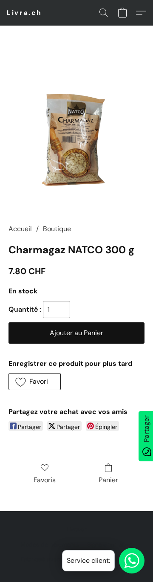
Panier (108, 479)
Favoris (45, 479)
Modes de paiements (49, 544)
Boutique (57, 228)
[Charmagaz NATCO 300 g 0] (76, 135)
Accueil (20, 228)
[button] (24, 13)
